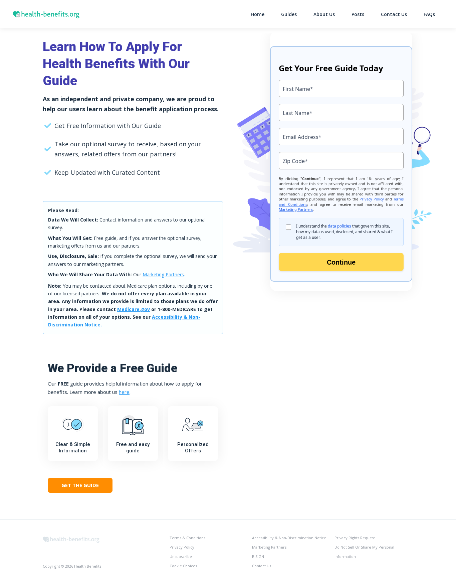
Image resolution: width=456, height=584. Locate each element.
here (124, 392)
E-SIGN (258, 556)
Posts (358, 14)
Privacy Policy (182, 547)
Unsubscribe (181, 556)
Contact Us (394, 14)
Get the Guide (80, 485)
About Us (324, 14)
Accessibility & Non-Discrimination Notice (289, 537)
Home (257, 14)
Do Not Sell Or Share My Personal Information (364, 552)
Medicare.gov (133, 309)
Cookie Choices (183, 565)
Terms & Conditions (187, 537)
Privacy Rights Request (354, 537)
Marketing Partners (163, 274)
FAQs (429, 14)
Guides (289, 14)
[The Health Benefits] (71, 538)
